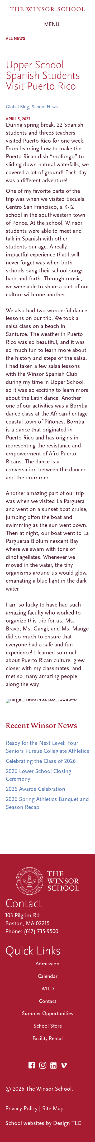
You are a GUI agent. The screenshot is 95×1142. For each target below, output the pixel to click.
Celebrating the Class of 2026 (41, 761)
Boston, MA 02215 (27, 923)
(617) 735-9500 (41, 931)
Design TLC (67, 1123)
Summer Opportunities (47, 1013)
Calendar (48, 976)
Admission (47, 964)
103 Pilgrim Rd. (23, 915)
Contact (47, 1001)
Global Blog (17, 107)
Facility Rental (47, 1038)
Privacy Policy (21, 1108)
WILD (47, 989)
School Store (48, 1026)
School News (45, 107)
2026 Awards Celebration (35, 789)
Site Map (53, 1108)
